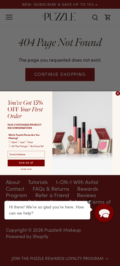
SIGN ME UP (26, 162)
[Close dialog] (118, 93)
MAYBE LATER (26, 169)
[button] (104, 212)
